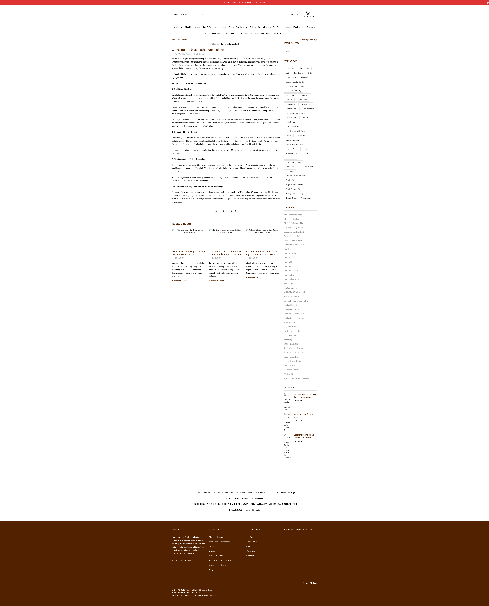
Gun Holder (288, 262)
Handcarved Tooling (292, 27)
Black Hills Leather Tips (293, 223)
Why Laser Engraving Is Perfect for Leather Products (188, 253)
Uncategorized (289, 365)
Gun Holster (182, 39)
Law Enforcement (210, 27)
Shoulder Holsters (192, 27)
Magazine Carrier (292, 149)
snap (301, 193)
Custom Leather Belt (292, 236)
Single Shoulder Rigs (293, 189)
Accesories (290, 68)
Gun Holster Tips (291, 270)
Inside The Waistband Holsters (296, 292)
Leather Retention (292, 140)
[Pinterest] (224, 211)
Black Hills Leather (291, 218)
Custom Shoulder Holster (294, 240)
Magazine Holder (291, 326)
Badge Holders (304, 68)
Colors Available (217, 34)
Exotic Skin (305, 95)
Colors (212, 551)
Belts (252, 27)
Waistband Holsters (291, 369)
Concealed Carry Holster (294, 227)
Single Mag (290, 180)
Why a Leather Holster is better (296, 378)
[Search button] (203, 14)
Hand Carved (290, 104)
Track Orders (251, 541)
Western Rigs (227, 27)
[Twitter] (216, 211)
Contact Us (250, 555)
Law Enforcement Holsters (295, 131)
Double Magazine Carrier (295, 82)
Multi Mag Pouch (292, 153)
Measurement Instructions (237, 34)
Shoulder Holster (216, 537)
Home (174, 39)
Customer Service (216, 555)
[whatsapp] (235, 211)
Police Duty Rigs (292, 166)
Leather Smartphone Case (294, 318)
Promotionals (266, 34)
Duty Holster (290, 95)
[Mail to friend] (228, 211)
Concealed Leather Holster (294, 231)
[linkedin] (232, 211)
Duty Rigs (288, 249)
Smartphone (290, 193)
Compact (304, 77)
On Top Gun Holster (292, 330)
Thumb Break (291, 198)
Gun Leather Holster (292, 279)
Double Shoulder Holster (295, 86)
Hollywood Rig (308, 108)
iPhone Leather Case (292, 296)
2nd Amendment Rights (293, 214)
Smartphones (263, 27)
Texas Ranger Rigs (291, 356)
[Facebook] (220, 211)
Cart (248, 546)
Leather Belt (301, 135)
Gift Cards (254, 34)
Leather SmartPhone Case (295, 144)
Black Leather (291, 77)
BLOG (282, 34)
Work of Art (178, 27)
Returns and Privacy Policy (220, 560)
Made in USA (289, 322)
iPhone (305, 117)
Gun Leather (289, 274)
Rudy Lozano (199, 54)
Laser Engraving (308, 27)
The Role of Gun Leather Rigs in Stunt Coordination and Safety (225, 253)
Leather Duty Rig (291, 305)
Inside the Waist (291, 117)
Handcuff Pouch (291, 108)
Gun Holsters (241, 27)
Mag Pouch (308, 149)
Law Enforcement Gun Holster (296, 300)
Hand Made (288, 283)
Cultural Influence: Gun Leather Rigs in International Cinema (262, 253)
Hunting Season (290, 287)
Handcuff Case (306, 104)
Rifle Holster (308, 166)
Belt (287, 73)
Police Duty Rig (290, 335)
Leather (288, 135)
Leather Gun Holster (292, 309)
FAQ (211, 569)
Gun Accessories (290, 253)
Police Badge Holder (293, 162)
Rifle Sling (290, 171)
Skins (207, 34)
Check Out (250, 551)
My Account (251, 537)
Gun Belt (289, 99)
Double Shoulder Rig (293, 91)
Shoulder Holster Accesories (296, 175)
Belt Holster (298, 73)
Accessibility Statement (218, 565)
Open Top (307, 153)
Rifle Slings (277, 27)
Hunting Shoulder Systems (295, 113)
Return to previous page (308, 39)
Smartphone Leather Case (294, 352)
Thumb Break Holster (292, 361)
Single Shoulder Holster (294, 184)
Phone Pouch (290, 158)
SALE (276, 34)
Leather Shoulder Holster (294, 313)
